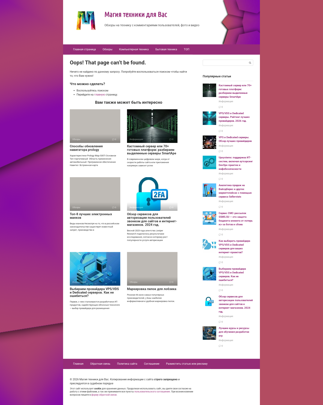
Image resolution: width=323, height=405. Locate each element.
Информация (226, 101)
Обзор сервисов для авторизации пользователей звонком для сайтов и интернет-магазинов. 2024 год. (152, 219)
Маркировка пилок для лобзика (151, 289)
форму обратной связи (104, 394)
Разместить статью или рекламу (187, 363)
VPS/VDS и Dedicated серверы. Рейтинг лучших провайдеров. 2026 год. (234, 117)
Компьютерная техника (134, 49)
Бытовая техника (166, 49)
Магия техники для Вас (135, 14)
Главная (78, 363)
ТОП (186, 49)
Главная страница (84, 49)
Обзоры (107, 49)
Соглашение (151, 363)
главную (99, 94)
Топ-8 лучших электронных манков (91, 216)
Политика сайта (127, 363)
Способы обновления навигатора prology (86, 148)
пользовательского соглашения (152, 391)
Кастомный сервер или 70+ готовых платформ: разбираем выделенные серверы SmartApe (151, 149)
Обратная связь (100, 363)
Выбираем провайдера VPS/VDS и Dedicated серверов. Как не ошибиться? (94, 292)
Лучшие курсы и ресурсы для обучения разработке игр (234, 332)
